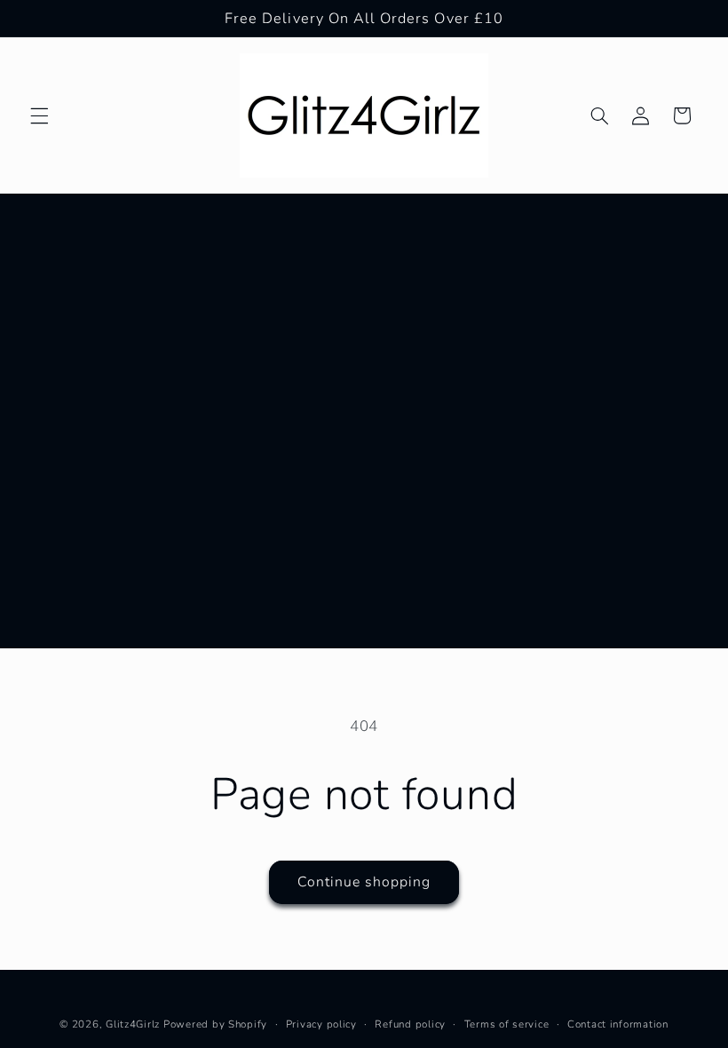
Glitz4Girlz (133, 1024)
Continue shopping (364, 882)
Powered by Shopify (215, 1024)
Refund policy (410, 1024)
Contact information (618, 1024)
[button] (39, 115)
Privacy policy (321, 1024)
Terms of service (507, 1024)
